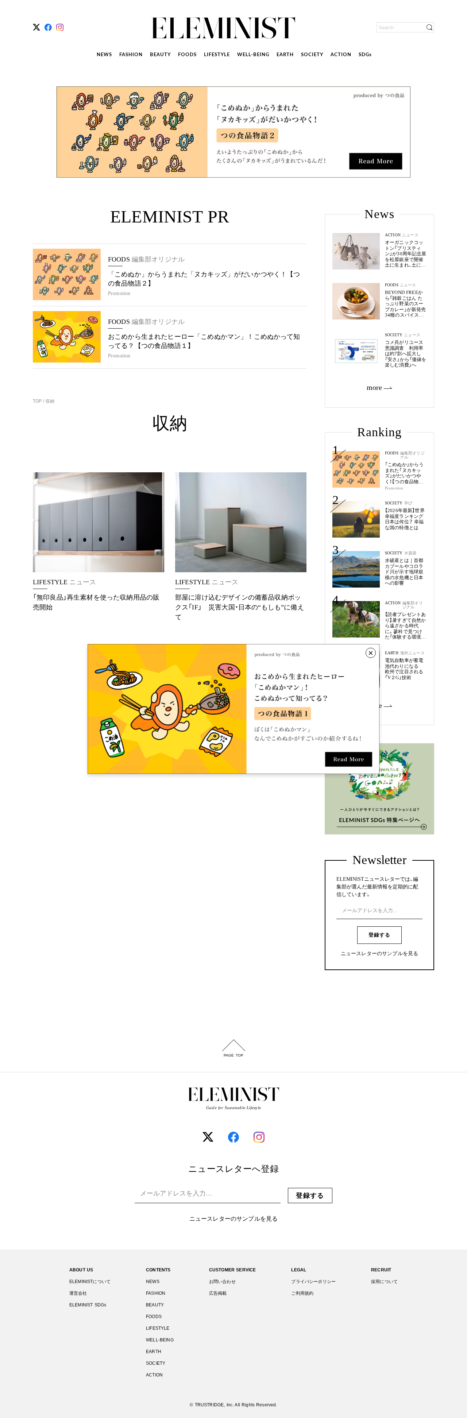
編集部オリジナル (412, 455)
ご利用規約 (302, 1293)
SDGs (365, 55)
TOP (38, 401)
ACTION (341, 55)
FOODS (187, 55)
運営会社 (78, 1293)
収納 (49, 401)
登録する (379, 935)
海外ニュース (412, 653)
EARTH (285, 55)
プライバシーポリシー (313, 1281)
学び (408, 503)
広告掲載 (218, 1293)
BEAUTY (160, 55)
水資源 (410, 553)
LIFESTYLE (217, 55)
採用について (384, 1281)
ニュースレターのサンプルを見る (379, 953)
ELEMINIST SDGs (87, 1305)
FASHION (131, 55)
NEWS (104, 55)
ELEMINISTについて (90, 1281)
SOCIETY (312, 55)
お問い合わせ (222, 1281)
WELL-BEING (253, 55)
